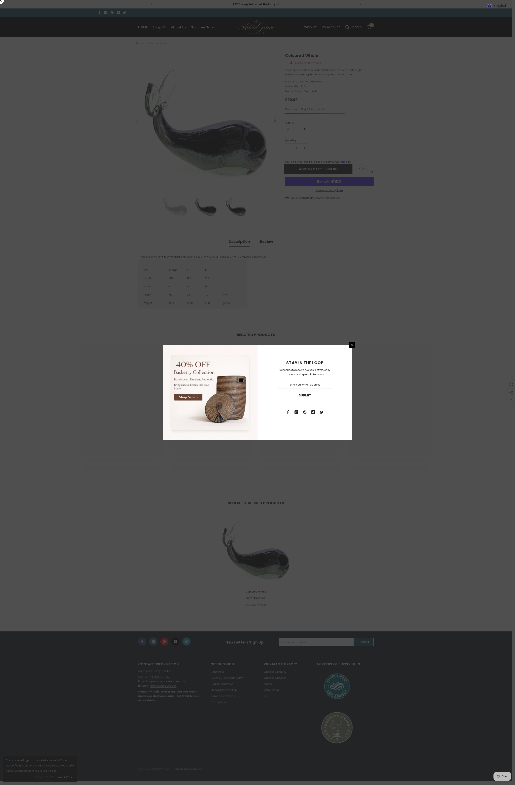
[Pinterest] (305, 412)
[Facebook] (288, 412)
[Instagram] (296, 412)
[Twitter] (321, 412)
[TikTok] (313, 412)
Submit (305, 395)
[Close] (352, 345)
